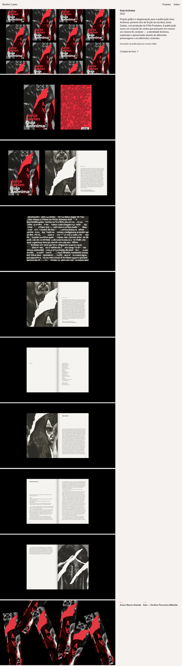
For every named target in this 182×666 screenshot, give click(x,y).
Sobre (177, 4)
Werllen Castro (9, 4)
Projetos (166, 4)
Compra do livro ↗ (129, 51)
